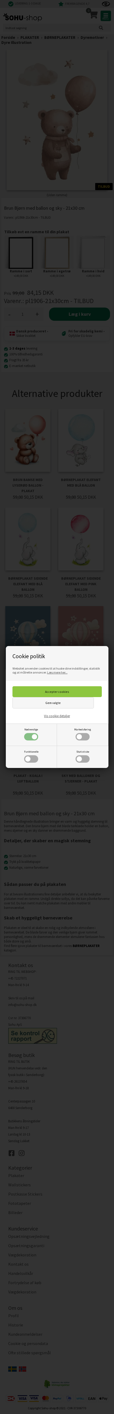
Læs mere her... (57, 672)
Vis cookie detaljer (57, 716)
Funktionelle (31, 751)
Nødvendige (31, 729)
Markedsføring (82, 729)
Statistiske (82, 751)
